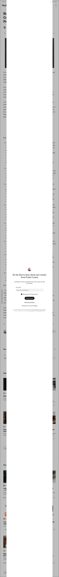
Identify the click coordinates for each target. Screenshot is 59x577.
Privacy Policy (43, 309)
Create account (29, 298)
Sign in (35, 305)
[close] (50, 2)
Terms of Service (35, 309)
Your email (18, 287)
